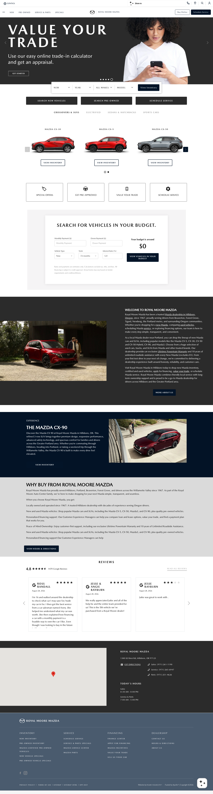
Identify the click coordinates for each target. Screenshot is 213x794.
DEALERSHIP (160, 733)
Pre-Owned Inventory (32, 743)
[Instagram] (25, 773)
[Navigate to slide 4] (108, 79)
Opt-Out (84, 785)
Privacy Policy (27, 785)
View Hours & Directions (41, 549)
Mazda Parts (71, 753)
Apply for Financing (119, 743)
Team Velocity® (154, 785)
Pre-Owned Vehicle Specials (35, 761)
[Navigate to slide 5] (112, 79)
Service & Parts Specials (77, 743)
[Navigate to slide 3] (105, 79)
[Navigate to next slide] (211, 42)
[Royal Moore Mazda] (93, 12)
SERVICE (69, 733)
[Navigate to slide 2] (103, 79)
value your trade (181, 371)
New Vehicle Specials (31, 756)
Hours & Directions (163, 743)
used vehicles (187, 325)
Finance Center (116, 739)
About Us (157, 748)
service (147, 328)
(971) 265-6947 (166, 670)
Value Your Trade (118, 753)
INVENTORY (27, 733)
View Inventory (45, 465)
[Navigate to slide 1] (100, 79)
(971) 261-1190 (164, 664)
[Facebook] (20, 773)
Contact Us (158, 739)
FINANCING (115, 733)
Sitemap (57, 785)
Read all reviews (177, 569)
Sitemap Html (70, 785)
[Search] (203, 3)
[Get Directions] (196, 3)
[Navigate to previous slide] (2, 42)
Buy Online (182, 12)
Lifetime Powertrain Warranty (172, 351)
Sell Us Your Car (117, 757)
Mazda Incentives (118, 748)
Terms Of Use (44, 785)
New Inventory (28, 739)
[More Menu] (3, 12)
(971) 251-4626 (164, 675)
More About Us (164, 392)
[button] (53, 674)
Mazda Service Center (76, 748)
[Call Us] (189, 3)
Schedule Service (200, 12)
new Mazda (162, 325)
